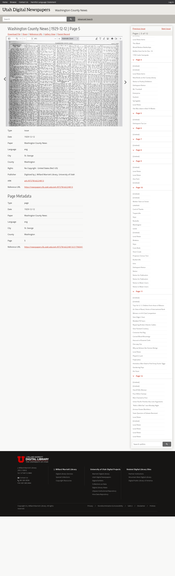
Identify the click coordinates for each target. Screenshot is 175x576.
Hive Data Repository (100, 494)
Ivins (134, 263)
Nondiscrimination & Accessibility (110, 506)
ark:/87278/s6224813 (34, 180)
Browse (13, 2)
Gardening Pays (138, 367)
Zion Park (136, 179)
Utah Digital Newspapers (101, 477)
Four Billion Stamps (139, 394)
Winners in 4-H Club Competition (144, 313)
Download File (14, 34)
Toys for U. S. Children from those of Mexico (148, 305)
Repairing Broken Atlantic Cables (144, 325)
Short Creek (137, 252)
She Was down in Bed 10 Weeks (144, 108)
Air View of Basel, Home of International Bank (149, 309)
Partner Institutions (136, 474)
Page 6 (139, 128)
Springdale (136, 101)
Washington (137, 225)
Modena (136, 240)
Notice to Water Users (140, 283)
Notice (135, 271)
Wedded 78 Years (139, 321)
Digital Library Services (64, 474)
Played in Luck (138, 356)
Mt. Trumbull (137, 89)
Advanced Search (85, 19)
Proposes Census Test (140, 256)
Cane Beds (136, 248)
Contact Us (23, 2)
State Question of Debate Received (145, 413)
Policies (152, 506)
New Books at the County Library (144, 78)
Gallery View (49, 34)
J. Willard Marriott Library (27, 468)
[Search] (71, 19)
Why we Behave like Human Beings (145, 348)
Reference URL (35, 34)
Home (5, 2)
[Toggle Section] (133, 60)
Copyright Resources (64, 480)
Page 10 (139, 187)
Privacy (90, 506)
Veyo (134, 217)
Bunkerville (137, 260)
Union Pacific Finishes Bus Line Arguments (148, 402)
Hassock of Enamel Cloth (141, 340)
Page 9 (139, 161)
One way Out (137, 344)
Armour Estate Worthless (142, 409)
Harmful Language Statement (43, 2)
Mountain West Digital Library (140, 477)
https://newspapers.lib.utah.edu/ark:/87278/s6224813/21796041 (53, 247)
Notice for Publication (140, 275)
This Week (136, 43)
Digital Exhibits (97, 480)
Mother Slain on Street (141, 201)
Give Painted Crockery (140, 329)
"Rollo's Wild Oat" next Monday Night (146, 405)
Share (24, 34)
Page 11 (139, 291)
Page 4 (139, 59)
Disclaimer (141, 506)
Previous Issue (139, 28)
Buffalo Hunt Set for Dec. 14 (143, 51)
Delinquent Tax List (139, 123)
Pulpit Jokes (137, 360)
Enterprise (136, 93)
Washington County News (71, 10)
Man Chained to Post (140, 398)
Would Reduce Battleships (142, 47)
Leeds (135, 229)
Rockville (136, 221)
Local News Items (139, 39)
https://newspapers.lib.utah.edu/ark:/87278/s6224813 (48, 187)
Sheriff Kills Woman (140, 390)
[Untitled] (136, 66)
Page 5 (139, 113)
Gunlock (135, 97)
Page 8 (139, 150)
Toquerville (137, 213)
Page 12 (139, 376)
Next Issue (166, 28)
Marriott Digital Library (101, 474)
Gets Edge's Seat (139, 317)
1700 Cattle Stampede (141, 55)
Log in (171, 2)
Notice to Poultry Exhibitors (142, 81)
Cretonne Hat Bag (139, 332)
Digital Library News (99, 487)
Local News (137, 105)
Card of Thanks (138, 209)
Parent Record (63, 34)
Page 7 (139, 139)
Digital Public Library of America (141, 480)
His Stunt (136, 371)
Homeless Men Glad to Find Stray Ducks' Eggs (149, 363)
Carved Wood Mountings (141, 336)
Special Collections (63, 477)
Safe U (130, 506)
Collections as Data (99, 484)
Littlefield (136, 205)
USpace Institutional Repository (104, 491)
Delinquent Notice (139, 85)
